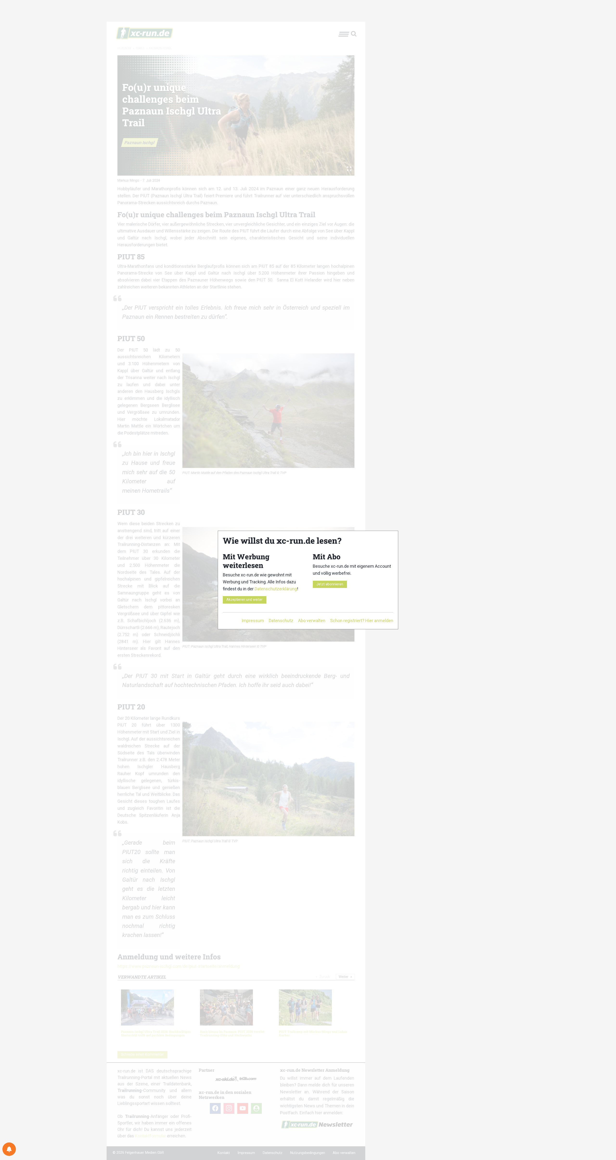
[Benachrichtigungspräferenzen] (9, 1149)
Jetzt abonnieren (329, 584)
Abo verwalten (311, 620)
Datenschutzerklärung (276, 588)
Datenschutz (281, 620)
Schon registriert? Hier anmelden (361, 620)
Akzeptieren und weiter (244, 600)
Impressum (253, 620)
